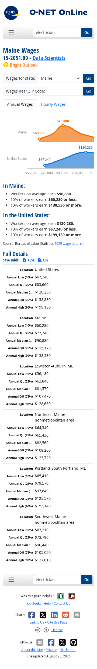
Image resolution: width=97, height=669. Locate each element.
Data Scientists (49, 58)
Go (86, 32)
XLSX (31, 260)
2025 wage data (66, 243)
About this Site (32, 649)
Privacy (51, 649)
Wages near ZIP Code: (25, 91)
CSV (45, 260)
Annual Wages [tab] (20, 104)
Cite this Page (57, 622)
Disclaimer (68, 649)
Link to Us (37, 622)
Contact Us (62, 603)
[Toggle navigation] (11, 32)
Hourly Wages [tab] (53, 104)
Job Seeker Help (39, 603)
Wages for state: (20, 78)
